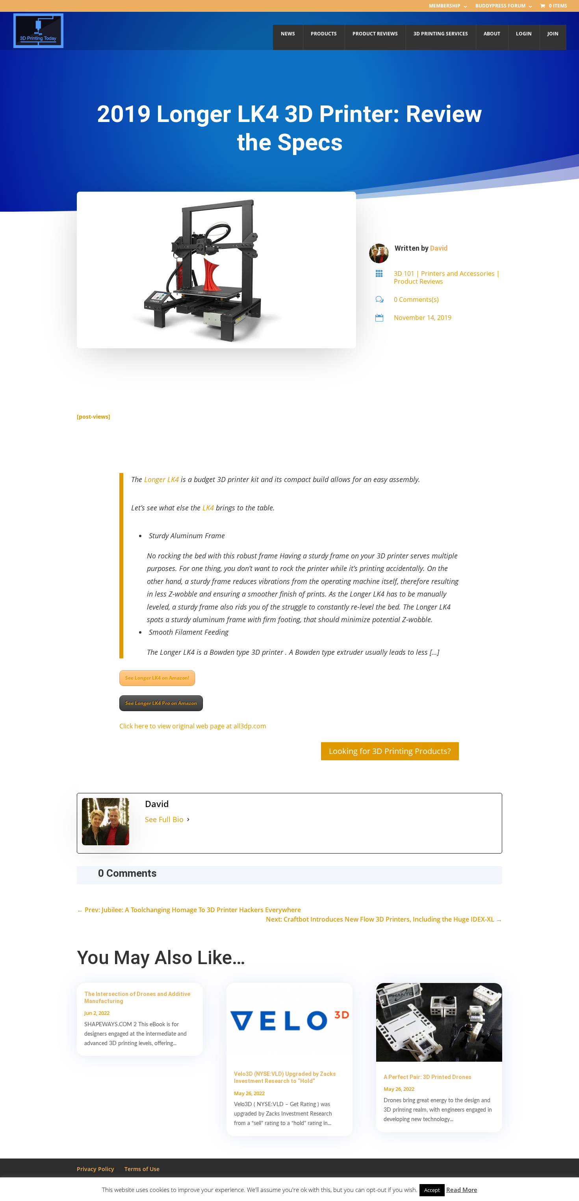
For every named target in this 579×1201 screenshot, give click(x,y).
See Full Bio (164, 819)
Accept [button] (432, 1190)
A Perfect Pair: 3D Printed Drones (427, 1077)
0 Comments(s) (416, 299)
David (439, 248)
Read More (461, 1190)
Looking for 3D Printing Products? (390, 751)
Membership (444, 6)
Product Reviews (418, 281)
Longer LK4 (161, 479)
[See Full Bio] (188, 819)
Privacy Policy (95, 1169)
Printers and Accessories (458, 273)
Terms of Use (142, 1169)
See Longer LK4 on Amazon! (157, 677)
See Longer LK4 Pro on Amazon (161, 703)
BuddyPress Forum (500, 6)
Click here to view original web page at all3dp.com (192, 726)
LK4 (208, 507)
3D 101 (404, 273)
